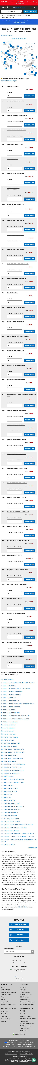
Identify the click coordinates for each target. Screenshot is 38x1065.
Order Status (5, 990)
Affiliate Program (26, 995)
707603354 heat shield (14, 555)
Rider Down (24, 1014)
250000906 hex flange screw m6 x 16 (19, 642)
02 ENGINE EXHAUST (8, 18)
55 (15, 56)
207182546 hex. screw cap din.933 (18, 264)
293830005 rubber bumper (15, 322)
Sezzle (3, 999)
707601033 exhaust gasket (15, 144)
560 (1, 56)
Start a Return (6, 995)
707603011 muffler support (16, 307)
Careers (23, 990)
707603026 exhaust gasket (16, 249)
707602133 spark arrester (15, 235)
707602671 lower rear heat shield (18, 512)
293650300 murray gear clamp (17, 468)
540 (11, 66)
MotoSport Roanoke (27, 1004)
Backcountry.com (11, 1054)
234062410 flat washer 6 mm (16, 656)
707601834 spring (12, 159)
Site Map (6, 1047)
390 (5, 68)
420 (17, 46)
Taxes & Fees (9, 1044)
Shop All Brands (17, 1047)
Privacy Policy (25, 1040)
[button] (19, 940)
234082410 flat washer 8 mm (16, 365)
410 (10, 46)
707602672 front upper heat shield (18, 526)
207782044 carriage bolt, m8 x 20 (18, 336)
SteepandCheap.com (19, 1056)
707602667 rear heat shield (16, 425)
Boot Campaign (25, 1030)
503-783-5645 (22, 907)
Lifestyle (4, 1016)
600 (21, 47)
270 (33, 65)
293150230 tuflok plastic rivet (17, 584)
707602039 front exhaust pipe (17, 115)
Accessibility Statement (25, 1044)
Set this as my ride (6, 35)
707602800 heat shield (14, 627)
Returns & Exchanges (8, 992)
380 (13, 47)
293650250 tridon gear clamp (17, 483)
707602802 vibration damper (16, 278)
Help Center (5, 1002)
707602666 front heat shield (16, 410)
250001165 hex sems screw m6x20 (17, 570)
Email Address (9, 949)
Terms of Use (13, 1040)
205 (35, 72)
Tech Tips (4, 1014)
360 (4, 42)
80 (36, 56)
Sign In (3, 987)
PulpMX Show (24, 1021)
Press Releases (25, 992)
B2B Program (24, 997)
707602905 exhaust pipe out (16, 220)
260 (31, 71)
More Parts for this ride (19, 38)
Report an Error (32, 848)
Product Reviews (6, 1019)
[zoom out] (33, 45)
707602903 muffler (13, 188)
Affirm (3, 997)
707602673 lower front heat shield (18, 541)
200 (35, 66)
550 (11, 67)
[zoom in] (28, 45)
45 (7, 54)
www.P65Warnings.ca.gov (9, 81)
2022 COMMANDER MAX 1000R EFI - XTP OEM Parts (16, 15)
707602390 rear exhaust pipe (16, 130)
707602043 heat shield (14, 599)
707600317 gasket (13, 86)
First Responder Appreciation (25, 1027)
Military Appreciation (27, 1024)
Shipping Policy (29, 1042)
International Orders (8, 1004)
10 (12, 55)
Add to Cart (29, 96)
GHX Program (25, 999)
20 (1, 51)
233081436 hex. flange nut (15, 101)
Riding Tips (4, 1012)
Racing (3, 1021)
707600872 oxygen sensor (15, 173)
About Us (23, 987)
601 (32, 55)
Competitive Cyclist (26, 1054)
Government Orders (27, 1002)
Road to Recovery (26, 1016)
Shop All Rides (30, 1047)
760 (35, 75)
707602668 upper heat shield (16, 439)
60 (25, 59)
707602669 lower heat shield (16, 454)
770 (34, 74)
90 (32, 58)
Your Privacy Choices (14, 1042)
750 (25, 74)
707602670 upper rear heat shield (18, 497)
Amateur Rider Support (28, 1019)
